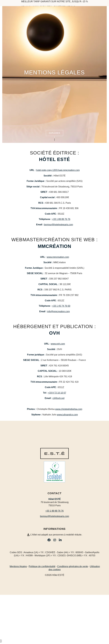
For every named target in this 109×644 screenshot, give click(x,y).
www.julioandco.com (67, 414)
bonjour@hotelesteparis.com (58, 224)
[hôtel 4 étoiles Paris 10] (49, 540)
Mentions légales (18, 566)
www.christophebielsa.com (68, 409)
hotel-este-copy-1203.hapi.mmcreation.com (58, 170)
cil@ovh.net (58, 398)
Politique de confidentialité (42, 566)
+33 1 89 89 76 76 (61, 219)
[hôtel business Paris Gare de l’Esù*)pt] (54, 540)
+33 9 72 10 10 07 (57, 393)
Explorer (54, 133)
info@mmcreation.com (58, 311)
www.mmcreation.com (58, 257)
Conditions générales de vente (72, 566)
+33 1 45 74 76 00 (61, 306)
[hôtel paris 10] (104, 629)
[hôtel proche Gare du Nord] (60, 540)
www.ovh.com (58, 344)
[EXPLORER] (54, 139)
